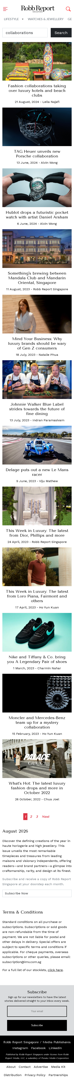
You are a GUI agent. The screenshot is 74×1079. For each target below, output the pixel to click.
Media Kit (58, 1067)
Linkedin (55, 1048)
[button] (6, 9)
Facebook (38, 1048)
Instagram (20, 1048)
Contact (25, 1067)
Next (45, 816)
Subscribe (37, 1025)
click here (55, 970)
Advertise (41, 1067)
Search (61, 32)
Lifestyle (11, 19)
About (11, 1067)
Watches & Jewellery (46, 19)
